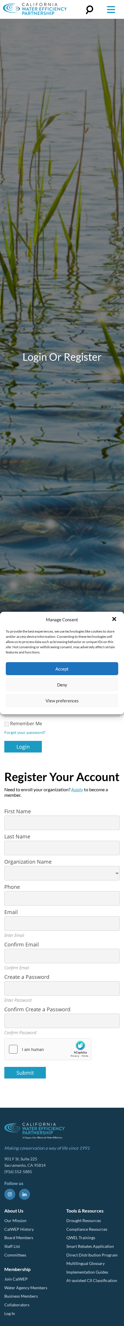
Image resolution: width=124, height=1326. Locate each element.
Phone (12, 886)
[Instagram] (9, 1194)
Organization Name (28, 861)
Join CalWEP (16, 1278)
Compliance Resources (86, 1229)
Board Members (18, 1237)
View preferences (62, 700)
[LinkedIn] (24, 1194)
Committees (15, 1254)
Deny (62, 684)
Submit (25, 1072)
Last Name (17, 836)
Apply (77, 789)
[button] (114, 619)
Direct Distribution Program (92, 1254)
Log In (9, 1313)
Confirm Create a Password (37, 1009)
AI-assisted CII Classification (91, 1280)
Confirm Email (21, 944)
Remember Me (26, 724)
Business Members (21, 1296)
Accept (62, 668)
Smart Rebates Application (90, 1246)
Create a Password (26, 976)
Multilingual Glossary (85, 1263)
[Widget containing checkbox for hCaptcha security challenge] (47, 1049)
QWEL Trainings (80, 1237)
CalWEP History (19, 1229)
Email (11, 912)
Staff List (12, 1246)
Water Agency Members (25, 1287)
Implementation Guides (87, 1272)
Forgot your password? (25, 732)
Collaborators (16, 1304)
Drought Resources (83, 1220)
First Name (17, 811)
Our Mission (15, 1220)
